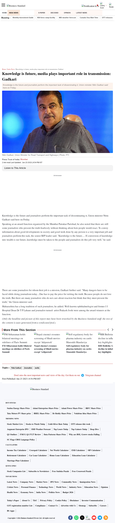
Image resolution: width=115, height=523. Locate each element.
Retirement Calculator (16, 455)
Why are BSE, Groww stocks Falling (84, 434)
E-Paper (41, 13)
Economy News (27, 492)
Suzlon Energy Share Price (18, 408)
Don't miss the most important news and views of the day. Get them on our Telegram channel (57, 375)
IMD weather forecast (67, 18)
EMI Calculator (78, 450)
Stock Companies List (16, 471)
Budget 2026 (68, 492)
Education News (91, 487)
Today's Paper (13, 500)
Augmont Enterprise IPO (17, 429)
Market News (41, 481)
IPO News (54, 481)
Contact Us (53, 505)
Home (4, 13)
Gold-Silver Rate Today (58, 424)
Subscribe (93, 505)
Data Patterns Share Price (55, 434)
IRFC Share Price (93, 408)
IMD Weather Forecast (41, 429)
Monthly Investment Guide (23, 18)
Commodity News (69, 481)
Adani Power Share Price (72, 408)
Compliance (40, 505)
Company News (26, 481)
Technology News (46, 487)
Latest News (81, 13)
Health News (12, 492)
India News (13, 13)
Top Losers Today (61, 429)
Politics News (54, 492)
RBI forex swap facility (46, 18)
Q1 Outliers (12, 434)
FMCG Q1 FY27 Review (30, 434)
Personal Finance (28, 487)
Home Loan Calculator (59, 455)
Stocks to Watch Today (35, 424)
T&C (35, 500)
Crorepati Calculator (38, 450)
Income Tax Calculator (16, 450)
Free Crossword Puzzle (81, 471)
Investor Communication (92, 500)
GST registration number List (19, 505)
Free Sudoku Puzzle (60, 471)
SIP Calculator (94, 450)
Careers (103, 505)
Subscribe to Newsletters (38, 471)
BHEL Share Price (42, 413)
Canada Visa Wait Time (89, 18)
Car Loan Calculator (38, 455)
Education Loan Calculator (83, 455)
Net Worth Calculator (59, 450)
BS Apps (10, 510)
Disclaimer (74, 500)
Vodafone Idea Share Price (85, 413)
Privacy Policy (46, 500)
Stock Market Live (15, 424)
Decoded (54, 13)
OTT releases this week (80, 424)
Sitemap (82, 505)
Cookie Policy (61, 500)
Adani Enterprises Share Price (45, 408)
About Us (26, 500)
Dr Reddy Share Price (61, 413)
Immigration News (87, 481)
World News (61, 487)
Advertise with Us (68, 505)
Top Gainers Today (79, 429)
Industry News (75, 487)
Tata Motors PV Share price (19, 413)
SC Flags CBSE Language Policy (21, 439)
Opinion (67, 13)
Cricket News (12, 487)
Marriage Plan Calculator (18, 460)
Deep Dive (94, 429)
